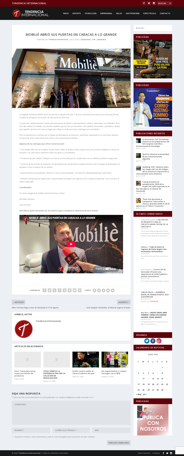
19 (149, 384)
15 (162, 378)
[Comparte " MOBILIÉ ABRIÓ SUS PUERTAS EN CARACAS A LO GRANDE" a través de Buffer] (69, 290)
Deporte (76, 13)
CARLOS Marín (147, 292)
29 (162, 390)
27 (153, 390)
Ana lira (144, 312)
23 (167, 384)
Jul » (145, 394)
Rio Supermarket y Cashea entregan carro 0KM (114, 372)
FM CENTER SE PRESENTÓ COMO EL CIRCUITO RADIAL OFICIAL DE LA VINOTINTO (154, 223)
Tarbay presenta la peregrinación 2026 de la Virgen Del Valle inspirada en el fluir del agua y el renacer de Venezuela (152, 186)
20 (153, 384)
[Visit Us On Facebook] (153, 343)
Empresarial (106, 13)
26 (149, 390)
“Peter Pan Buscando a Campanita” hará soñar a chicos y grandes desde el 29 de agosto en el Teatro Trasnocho (153, 202)
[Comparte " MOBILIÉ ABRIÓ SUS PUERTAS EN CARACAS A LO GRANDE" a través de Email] (74, 290)
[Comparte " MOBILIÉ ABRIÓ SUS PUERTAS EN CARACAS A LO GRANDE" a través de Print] (79, 290)
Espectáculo (149, 13)
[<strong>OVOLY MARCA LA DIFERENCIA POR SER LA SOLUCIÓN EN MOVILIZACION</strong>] (56, 360)
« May (138, 394)
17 (139, 384)
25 (143, 390)
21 (158, 384)
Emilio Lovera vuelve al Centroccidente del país (83, 372)
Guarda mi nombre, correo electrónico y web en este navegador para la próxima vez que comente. (55, 437)
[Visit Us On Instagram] (159, 343)
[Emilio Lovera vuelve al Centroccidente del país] (85, 360)
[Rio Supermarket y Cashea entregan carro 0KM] (115, 360)
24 (139, 390)
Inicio (66, 13)
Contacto (165, 13)
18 (143, 384)
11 (143, 378)
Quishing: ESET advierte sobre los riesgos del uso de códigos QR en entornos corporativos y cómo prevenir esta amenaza (152, 170)
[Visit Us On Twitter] (147, 343)
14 (158, 378)
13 (153, 378)
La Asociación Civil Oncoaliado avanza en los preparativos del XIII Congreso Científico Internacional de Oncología (152, 142)
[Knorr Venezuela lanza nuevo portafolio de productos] (27, 360)
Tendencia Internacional (58, 39)
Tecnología (91, 13)
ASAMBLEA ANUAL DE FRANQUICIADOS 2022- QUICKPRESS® (155, 294)
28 (158, 390)
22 (162, 384)
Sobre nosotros (144, 453)
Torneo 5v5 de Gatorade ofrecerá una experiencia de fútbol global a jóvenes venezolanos (154, 273)
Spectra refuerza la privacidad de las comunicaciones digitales (155, 156)
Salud (119, 13)
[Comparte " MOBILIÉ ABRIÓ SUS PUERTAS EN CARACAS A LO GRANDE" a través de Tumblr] (54, 290)
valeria (144, 247)
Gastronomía (133, 13)
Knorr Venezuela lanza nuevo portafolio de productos (25, 373)
